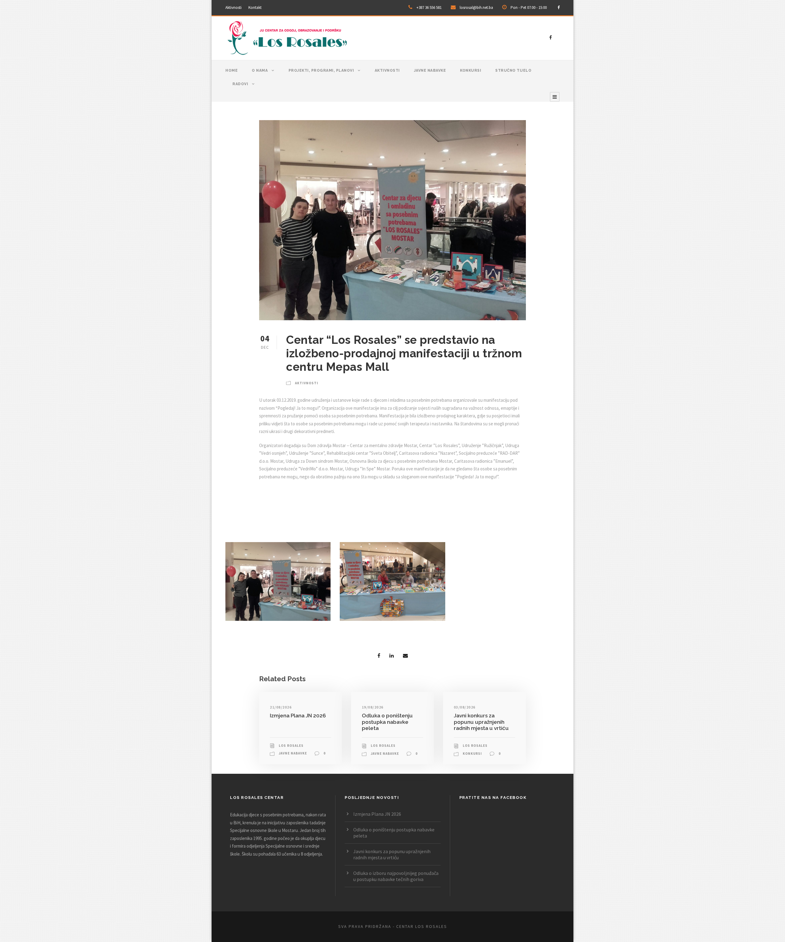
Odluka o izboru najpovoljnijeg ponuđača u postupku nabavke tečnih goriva (395, 876)
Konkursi (470, 70)
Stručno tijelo (513, 70)
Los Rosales (291, 745)
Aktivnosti (233, 7)
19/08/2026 (373, 707)
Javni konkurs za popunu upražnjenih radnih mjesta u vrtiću (481, 721)
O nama (260, 70)
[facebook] (558, 7)
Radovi (240, 84)
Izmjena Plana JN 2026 (298, 715)
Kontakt (255, 7)
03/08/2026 (465, 707)
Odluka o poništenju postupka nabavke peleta (387, 721)
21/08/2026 (281, 707)
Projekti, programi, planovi (321, 70)
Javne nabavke (430, 70)
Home (231, 70)
